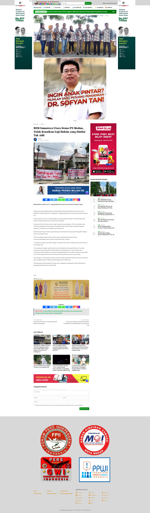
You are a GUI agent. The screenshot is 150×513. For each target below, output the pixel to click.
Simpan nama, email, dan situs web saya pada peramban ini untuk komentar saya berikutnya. (59, 405)
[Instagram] (76, 199)
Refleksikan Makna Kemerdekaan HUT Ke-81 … (106, 234)
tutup (30, 0)
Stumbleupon (94, 495)
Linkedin (93, 498)
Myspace (80, 500)
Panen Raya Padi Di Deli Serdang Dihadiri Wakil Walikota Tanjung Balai (45, 321)
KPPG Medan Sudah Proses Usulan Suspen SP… (106, 227)
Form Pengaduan (52, 493)
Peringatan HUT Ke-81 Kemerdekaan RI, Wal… (105, 207)
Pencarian (88, 3)
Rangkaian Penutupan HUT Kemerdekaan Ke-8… (106, 213)
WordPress (106, 495)
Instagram (80, 498)
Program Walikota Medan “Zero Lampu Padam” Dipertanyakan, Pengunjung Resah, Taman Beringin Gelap (61, 368)
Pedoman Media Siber (66, 493)
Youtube (106, 500)
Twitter (92, 492)
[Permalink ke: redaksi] (35, 139)
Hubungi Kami (64, 491)
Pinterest (106, 492)
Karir (35, 491)
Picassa (79, 503)
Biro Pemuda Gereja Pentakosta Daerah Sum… (106, 200)
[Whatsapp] (61, 199)
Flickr (92, 503)
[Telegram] (69, 199)
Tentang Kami (37, 493)
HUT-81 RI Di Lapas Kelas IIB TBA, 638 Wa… (106, 220)
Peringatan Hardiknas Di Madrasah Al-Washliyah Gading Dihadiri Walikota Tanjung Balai (79, 368)
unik (99, 198)
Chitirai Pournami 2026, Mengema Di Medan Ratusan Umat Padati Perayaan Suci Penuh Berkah (80, 348)
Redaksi (49, 491)
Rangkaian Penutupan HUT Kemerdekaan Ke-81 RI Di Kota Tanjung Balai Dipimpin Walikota (107, 11)
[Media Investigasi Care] (47, 3)
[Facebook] (46, 199)
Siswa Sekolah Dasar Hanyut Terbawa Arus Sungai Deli (42, 366)
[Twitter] (53, 199)
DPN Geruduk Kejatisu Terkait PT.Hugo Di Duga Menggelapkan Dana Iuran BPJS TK (60, 348)
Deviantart (106, 498)
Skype (92, 500)
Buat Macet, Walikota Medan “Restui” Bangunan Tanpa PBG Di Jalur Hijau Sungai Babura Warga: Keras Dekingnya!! (42, 349)
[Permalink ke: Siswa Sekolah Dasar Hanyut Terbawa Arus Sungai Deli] (42, 359)
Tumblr (79, 495)
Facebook (80, 492)
